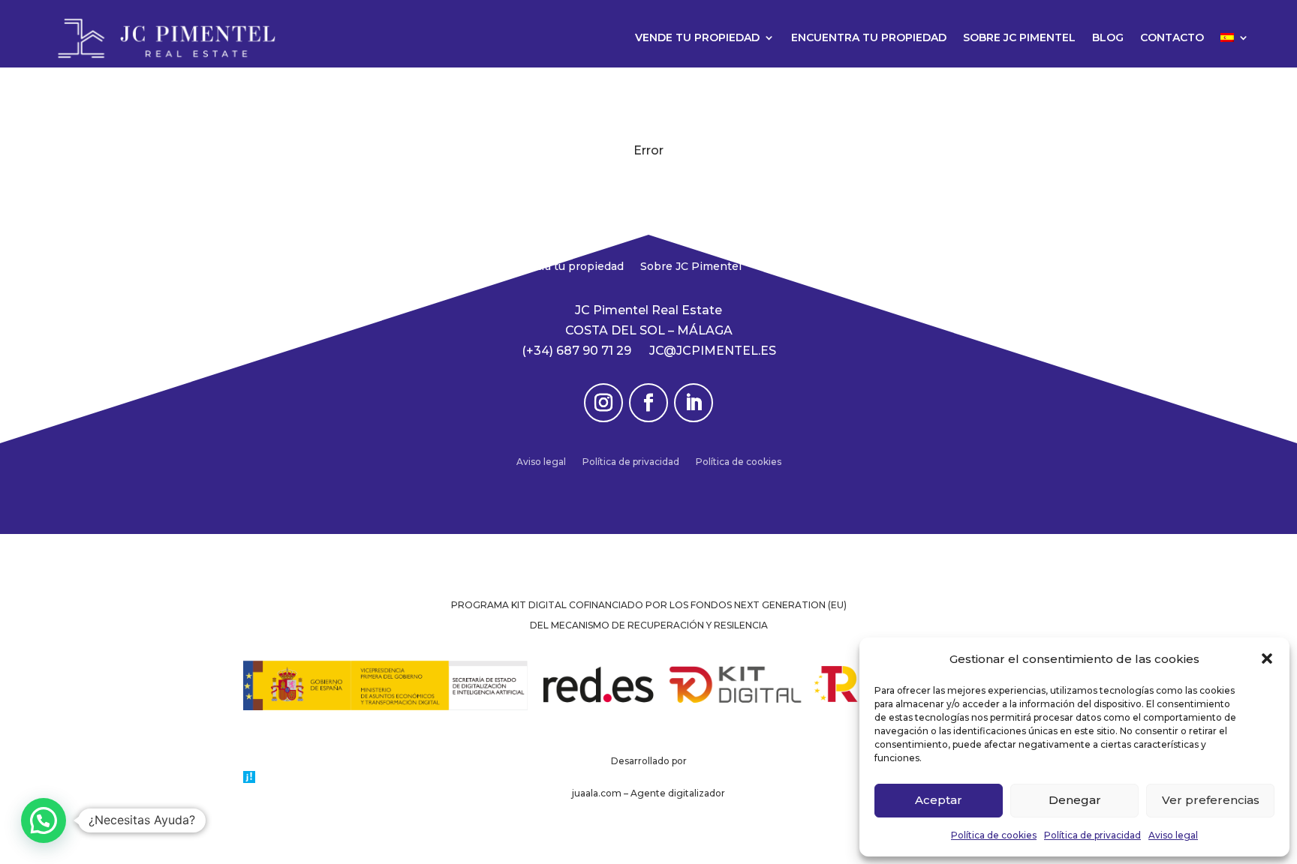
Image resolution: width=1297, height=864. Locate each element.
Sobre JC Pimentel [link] (1019, 37)
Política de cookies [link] (994, 835)
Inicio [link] (463, 267)
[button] (1266, 658)
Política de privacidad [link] (1092, 835)
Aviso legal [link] (1173, 835)
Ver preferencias (1210, 800)
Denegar (1075, 800)
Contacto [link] (1172, 37)
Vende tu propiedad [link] (697, 37)
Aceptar (938, 800)
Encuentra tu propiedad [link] (868, 37)
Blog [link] (1108, 37)
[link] (167, 38)
